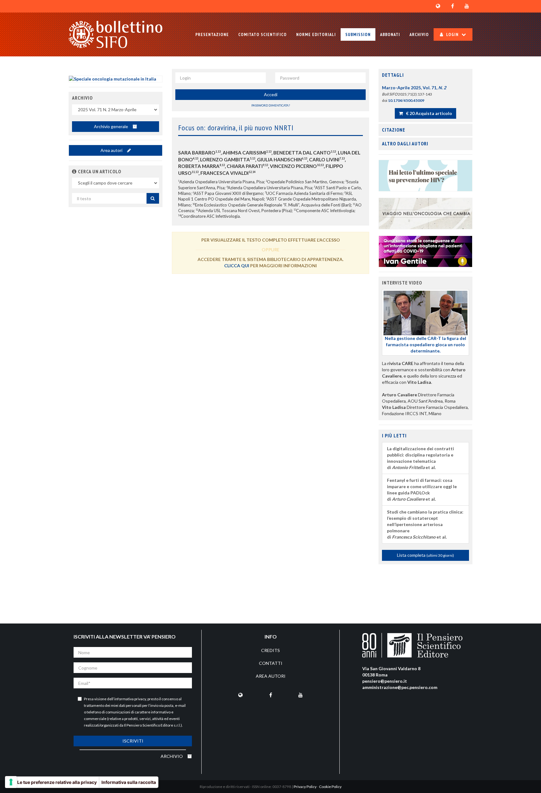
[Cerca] (153, 198)
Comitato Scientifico (262, 34)
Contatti (270, 663)
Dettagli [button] (393, 75)
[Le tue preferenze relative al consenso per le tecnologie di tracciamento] (11, 782)
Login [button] (452, 34)
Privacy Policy (305, 786)
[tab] (425, 75)
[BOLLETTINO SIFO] (115, 34)
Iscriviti (132, 740)
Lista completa (425, 555)
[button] (74, 171)
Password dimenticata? (270, 105)
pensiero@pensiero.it (384, 681)
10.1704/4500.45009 (406, 100)
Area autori (111, 150)
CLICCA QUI (236, 265)
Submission (358, 34)
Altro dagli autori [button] (405, 143)
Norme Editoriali (316, 34)
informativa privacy (130, 698)
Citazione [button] (393, 130)
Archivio (419, 34)
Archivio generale (111, 126)
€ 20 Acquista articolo (428, 113)
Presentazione (212, 34)
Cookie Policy (330, 786)
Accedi (270, 94)
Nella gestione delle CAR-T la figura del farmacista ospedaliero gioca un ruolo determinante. (425, 344)
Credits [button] (270, 650)
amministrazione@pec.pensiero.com (399, 687)
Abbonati (390, 34)
